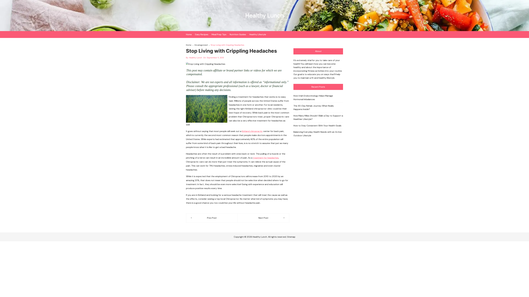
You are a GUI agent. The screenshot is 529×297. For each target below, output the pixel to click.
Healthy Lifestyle (257, 34)
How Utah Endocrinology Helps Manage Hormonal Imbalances (313, 97)
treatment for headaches (266, 157)
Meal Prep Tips (219, 34)
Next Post (263, 217)
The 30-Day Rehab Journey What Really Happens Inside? (313, 107)
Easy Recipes (201, 34)
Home (189, 34)
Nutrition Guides (238, 34)
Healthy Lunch (264, 15)
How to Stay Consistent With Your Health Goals (317, 125)
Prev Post (212, 217)
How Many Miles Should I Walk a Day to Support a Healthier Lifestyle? (318, 117)
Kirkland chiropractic (252, 131)
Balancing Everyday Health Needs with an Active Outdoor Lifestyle (317, 133)
